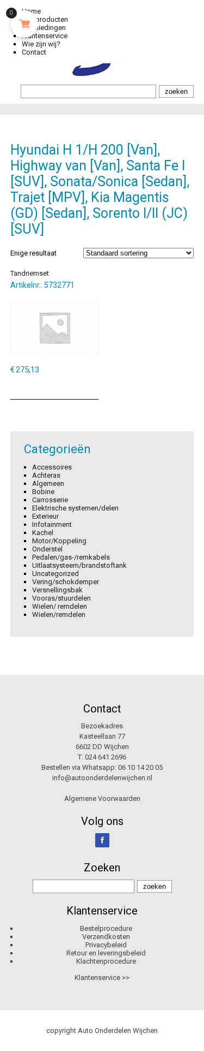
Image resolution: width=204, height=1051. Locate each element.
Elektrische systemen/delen (75, 508)
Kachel (42, 533)
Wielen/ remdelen (59, 606)
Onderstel (47, 549)
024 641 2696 (105, 757)
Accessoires (52, 467)
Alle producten (45, 19)
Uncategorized (55, 573)
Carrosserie (50, 500)
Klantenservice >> (102, 977)
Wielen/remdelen (58, 614)
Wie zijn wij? (41, 44)
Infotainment (52, 524)
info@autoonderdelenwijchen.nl (102, 778)
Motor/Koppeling (59, 541)
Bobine (43, 492)
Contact (34, 52)
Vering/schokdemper (65, 582)
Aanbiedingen (44, 27)
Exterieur (45, 516)
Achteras (46, 475)
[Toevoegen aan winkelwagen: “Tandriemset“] (91, 387)
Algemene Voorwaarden (102, 798)
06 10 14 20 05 (140, 767)
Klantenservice (44, 36)
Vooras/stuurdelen (61, 598)
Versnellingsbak (57, 590)
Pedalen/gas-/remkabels (71, 557)
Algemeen (48, 483)
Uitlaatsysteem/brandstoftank (79, 565)
